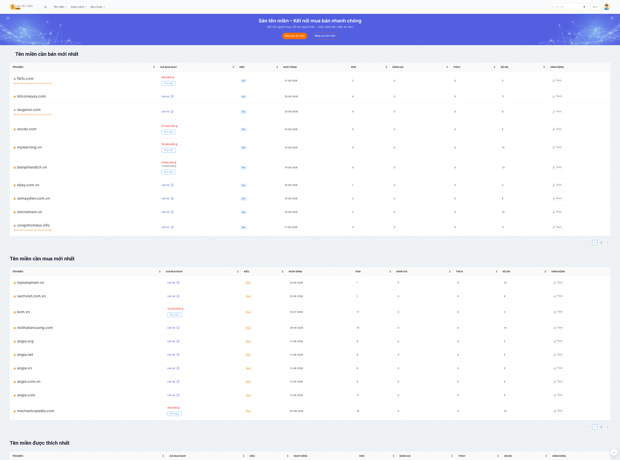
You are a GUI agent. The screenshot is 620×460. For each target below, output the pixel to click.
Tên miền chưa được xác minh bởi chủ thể (33, 83)
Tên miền (58, 6)
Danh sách (77, 6)
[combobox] (568, 6)
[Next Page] (607, 242)
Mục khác (97, 6)
